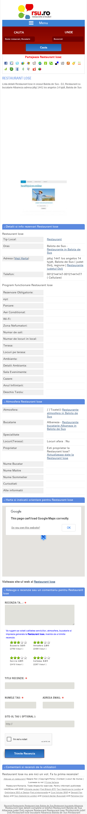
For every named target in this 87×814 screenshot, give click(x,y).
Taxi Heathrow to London (69, 789)
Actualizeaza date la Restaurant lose (60, 456)
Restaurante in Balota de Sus (64, 251)
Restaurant (54, 239)
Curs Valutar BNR (59, 792)
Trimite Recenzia (24, 753)
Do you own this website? (26, 527)
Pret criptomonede (39, 792)
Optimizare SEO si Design (17, 792)
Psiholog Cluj (77, 796)
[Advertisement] (43, 137)
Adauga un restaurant (14, 779)
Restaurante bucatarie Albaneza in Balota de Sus (63, 426)
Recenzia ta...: (16, 603)
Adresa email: (53, 698)
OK (69, 527)
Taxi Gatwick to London (25, 796)
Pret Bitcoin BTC (48, 789)
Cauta (19, 32)
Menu (43, 23)
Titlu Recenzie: (16, 678)
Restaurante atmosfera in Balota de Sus (63, 413)
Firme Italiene (52, 782)
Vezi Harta (21, 258)
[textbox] (19, 39)
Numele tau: (14, 698)
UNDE (69, 32)
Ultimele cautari (32, 789)
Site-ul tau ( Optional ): (20, 716)
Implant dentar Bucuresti (54, 796)
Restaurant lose (44, 581)
